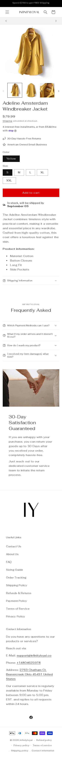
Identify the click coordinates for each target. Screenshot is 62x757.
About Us (12, 554)
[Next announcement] (56, 21)
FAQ (9, 562)
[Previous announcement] (6, 21)
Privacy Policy (15, 616)
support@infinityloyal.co (34, 655)
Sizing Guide (14, 569)
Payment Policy (16, 601)
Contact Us (13, 546)
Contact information (43, 750)
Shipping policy (20, 750)
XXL (9, 180)
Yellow (11, 158)
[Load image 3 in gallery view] (47, 90)
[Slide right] (58, 91)
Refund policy (44, 740)
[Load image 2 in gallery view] (31, 90)
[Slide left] (3, 91)
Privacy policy (21, 745)
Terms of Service (18, 608)
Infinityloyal (26, 740)
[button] (7, 12)
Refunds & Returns (18, 593)
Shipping (7, 121)
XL (42, 172)
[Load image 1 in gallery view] (15, 90)
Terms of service (42, 745)
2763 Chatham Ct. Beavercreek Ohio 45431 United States (29, 674)
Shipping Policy (16, 585)
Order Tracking (16, 577)
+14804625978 (29, 662)
